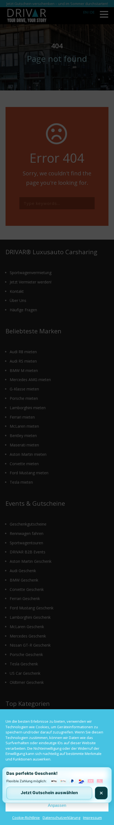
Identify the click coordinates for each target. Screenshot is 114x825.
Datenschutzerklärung (61, 817)
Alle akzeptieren (57, 775)
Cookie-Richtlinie (26, 817)
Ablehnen (57, 790)
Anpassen (57, 805)
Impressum (92, 817)
